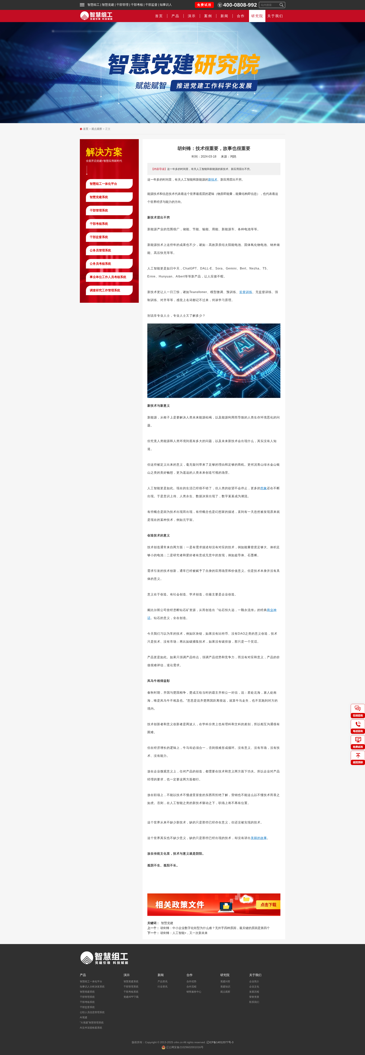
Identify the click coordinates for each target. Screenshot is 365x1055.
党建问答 (225, 981)
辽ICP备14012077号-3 (219, 1042)
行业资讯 (162, 986)
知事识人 (166, 4)
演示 (127, 975)
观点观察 (96, 128)
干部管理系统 (99, 210)
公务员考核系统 (100, 263)
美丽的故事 (259, 838)
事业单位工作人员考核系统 (108, 277)
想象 (263, 488)
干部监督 (151, 4)
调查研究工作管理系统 (105, 290)
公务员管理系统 (100, 250)
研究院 (257, 16)
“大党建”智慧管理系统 (92, 1022)
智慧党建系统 (99, 197)
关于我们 (275, 16)
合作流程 (191, 986)
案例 (208, 16)
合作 (241, 16)
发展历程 (254, 991)
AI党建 (83, 1017)
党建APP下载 (131, 996)
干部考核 (137, 4)
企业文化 (254, 986)
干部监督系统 (99, 237)
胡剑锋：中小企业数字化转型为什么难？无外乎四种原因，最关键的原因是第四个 (215, 928)
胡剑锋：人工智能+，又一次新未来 (184, 933)
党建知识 (225, 986)
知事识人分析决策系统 (92, 986)
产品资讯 (162, 981)
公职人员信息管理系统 (92, 1012)
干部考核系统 (99, 223)
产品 (83, 975)
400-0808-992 (240, 5)
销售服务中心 (193, 991)
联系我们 (254, 1002)
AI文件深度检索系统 (91, 1027)
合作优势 (191, 981)
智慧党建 (108, 4)
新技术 (212, 179)
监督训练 (245, 292)
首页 (159, 16)
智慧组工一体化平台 (103, 183)
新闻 (225, 16)
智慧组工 (93, 4)
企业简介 (254, 981)
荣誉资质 (254, 996)
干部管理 (122, 4)
